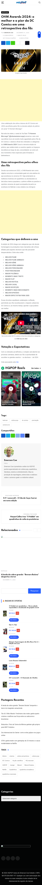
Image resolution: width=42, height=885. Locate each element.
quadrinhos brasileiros (27, 769)
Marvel (19, 765)
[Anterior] (2, 394)
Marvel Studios (29, 765)
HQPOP (4, 765)
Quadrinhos (13, 769)
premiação (35, 420)
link (17, 362)
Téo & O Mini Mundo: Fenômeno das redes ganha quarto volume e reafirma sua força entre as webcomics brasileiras (20, 716)
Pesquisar (34, 591)
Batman (5, 420)
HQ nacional (29, 760)
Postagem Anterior (12, 495)
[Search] (40, 2)
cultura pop (14, 420)
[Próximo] (39, 394)
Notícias (4, 571)
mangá (12, 765)
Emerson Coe (8, 32)
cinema (11, 756)
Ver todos (36, 368)
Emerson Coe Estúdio (27, 873)
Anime (4, 756)
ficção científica (18, 760)
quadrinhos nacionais (9, 774)
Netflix (4, 769)
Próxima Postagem (30, 514)
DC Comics (25, 420)
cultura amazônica (23, 756)
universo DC (6, 425)
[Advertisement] (21, 100)
